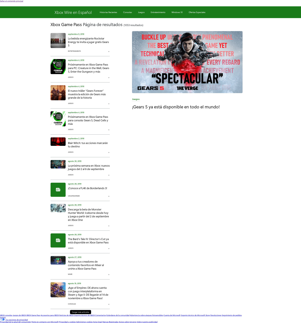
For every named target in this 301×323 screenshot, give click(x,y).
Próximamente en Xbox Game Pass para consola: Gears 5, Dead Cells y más (88, 120)
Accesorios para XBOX (50, 315)
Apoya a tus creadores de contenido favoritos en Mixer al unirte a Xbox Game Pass (86, 265)
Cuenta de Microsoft (172, 315)
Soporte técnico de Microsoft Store (195, 315)
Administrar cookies (84, 322)
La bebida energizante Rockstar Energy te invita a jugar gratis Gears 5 (88, 42)
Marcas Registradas (110, 322)
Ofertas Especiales (197, 12)
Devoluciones (215, 315)
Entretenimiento (158, 12)
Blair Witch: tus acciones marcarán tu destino (88, 144)
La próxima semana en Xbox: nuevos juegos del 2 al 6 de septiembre (89, 167)
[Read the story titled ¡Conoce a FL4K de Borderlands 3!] (58, 190)
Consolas (127, 12)
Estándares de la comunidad (117, 315)
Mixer (70, 274)
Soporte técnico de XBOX (84, 315)
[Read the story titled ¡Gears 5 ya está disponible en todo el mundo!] (191, 62)
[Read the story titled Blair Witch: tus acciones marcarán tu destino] (58, 145)
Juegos (141, 12)
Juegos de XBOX (19, 315)
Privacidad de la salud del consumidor (15, 322)
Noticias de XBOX (66, 315)
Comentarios (100, 315)
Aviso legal (97, 322)
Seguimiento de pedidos (232, 315)
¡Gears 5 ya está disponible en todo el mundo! (176, 106)
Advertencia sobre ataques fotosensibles (146, 315)
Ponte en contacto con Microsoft (45, 322)
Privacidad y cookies (67, 322)
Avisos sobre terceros (127, 322)
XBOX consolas (6, 315)
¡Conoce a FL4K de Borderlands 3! (87, 188)
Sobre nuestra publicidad (147, 322)
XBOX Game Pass (33, 315)
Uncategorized (74, 196)
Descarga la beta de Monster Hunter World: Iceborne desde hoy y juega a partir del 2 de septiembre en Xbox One (88, 214)
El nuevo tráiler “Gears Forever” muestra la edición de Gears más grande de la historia (87, 94)
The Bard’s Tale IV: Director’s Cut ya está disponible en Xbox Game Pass (88, 240)
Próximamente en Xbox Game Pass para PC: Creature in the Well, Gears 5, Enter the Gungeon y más (88, 68)
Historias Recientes (108, 12)
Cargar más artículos (80, 312)
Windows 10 (177, 12)
